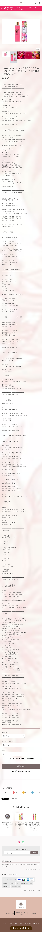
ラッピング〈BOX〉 (8, 741)
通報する (14, 799)
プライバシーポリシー (8, 913)
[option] (21, 32)
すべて (6, 792)
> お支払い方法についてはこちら (30, 890)
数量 (3, 751)
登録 (34, 853)
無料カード (5, 732)
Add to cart (21, 766)
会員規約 (34, 913)
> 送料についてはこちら (33, 870)
